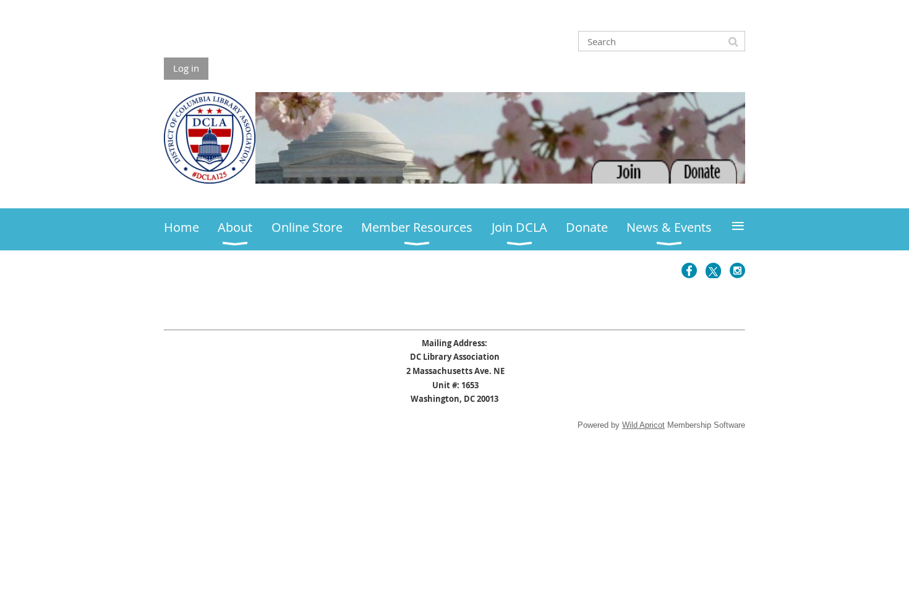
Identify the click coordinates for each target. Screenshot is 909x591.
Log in (186, 68)
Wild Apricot (643, 425)
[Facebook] (689, 270)
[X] (713, 270)
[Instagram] (737, 270)
